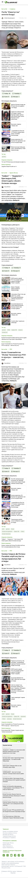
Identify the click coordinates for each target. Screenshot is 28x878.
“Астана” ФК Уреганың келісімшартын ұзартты (14, 162)
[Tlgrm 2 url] (22, 855)
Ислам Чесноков (6, 533)
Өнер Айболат (7, 186)
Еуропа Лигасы (7, 844)
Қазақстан (4, 332)
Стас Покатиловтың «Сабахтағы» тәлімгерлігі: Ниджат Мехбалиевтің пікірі (13, 817)
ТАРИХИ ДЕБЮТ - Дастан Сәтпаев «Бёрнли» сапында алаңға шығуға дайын (13, 772)
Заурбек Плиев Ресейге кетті (9, 166)
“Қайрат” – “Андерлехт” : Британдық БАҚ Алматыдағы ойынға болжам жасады (12, 540)
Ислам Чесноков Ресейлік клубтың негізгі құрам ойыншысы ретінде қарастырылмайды (14, 338)
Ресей (12, 529)
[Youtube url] (11, 855)
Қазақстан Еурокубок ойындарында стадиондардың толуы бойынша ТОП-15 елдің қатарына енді (13, 788)
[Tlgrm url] (19, 855)
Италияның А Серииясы (9, 837)
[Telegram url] (15, 855)
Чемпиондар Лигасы (8, 843)
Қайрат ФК (14, 330)
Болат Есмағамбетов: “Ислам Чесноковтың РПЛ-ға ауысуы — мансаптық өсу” (13, 344)
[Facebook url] (3, 855)
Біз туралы (13, 871)
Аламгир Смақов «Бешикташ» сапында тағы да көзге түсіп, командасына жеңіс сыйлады (13, 803)
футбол (4, 156)
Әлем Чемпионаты (8, 846)
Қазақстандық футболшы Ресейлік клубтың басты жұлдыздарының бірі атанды (13, 546)
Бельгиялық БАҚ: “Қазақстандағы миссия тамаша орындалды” (13, 731)
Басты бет (4, 9)
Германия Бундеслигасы (9, 836)
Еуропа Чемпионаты (8, 847)
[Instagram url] (7, 855)
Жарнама (13, 873)
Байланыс (19, 871)
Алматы (20, 330)
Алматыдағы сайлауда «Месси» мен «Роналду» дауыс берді (12, 766)
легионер (9, 718)
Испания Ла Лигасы (8, 834)
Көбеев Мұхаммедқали (9, 18)
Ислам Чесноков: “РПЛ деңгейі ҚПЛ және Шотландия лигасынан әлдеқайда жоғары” (14, 810)
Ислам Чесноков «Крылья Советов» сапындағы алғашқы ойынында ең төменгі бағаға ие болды (14, 796)
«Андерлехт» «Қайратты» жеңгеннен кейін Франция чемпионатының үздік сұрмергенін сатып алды (14, 751)
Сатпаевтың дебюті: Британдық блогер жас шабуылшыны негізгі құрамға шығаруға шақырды (14, 780)
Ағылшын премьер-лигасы (10, 833)
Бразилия (23, 716)
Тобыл (22, 531)
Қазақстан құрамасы (7, 531)
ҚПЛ (3, 529)
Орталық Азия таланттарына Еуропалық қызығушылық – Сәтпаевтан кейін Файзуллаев (13, 759)
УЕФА (8, 330)
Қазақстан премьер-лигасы (10, 831)
